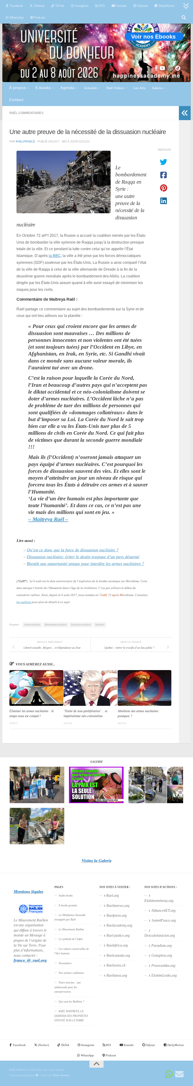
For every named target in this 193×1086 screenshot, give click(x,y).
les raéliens (23, 602)
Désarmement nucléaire (56, 625)
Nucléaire (99, 625)
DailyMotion (165, 6)
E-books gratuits (68, 905)
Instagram (81, 6)
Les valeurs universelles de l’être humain (71, 951)
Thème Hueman (61, 1075)
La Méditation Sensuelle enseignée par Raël (69, 917)
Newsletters (65, 963)
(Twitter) (38, 6)
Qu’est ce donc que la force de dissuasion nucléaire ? (72, 550)
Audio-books (66, 895)
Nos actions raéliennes (71, 973)
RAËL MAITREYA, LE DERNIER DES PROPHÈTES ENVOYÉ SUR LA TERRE (71, 1016)
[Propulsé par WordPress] (37, 1075)
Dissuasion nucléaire (81, 625)
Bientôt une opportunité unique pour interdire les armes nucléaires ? (85, 563)
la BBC (55, 255)
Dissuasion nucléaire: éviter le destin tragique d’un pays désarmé (83, 556)
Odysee (142, 6)
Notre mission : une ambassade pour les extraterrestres (67, 987)
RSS (101, 6)
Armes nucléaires (32, 625)
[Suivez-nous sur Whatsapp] (169, 1074)
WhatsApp (16, 17)
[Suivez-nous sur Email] (179, 1074)
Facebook (16, 6)
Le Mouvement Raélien (71, 929)
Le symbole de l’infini (71, 939)
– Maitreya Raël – (48, 519)
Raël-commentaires (26, 113)
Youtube (121, 6)
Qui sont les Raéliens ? (71, 1001)
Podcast (39, 17)
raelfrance (25, 141)
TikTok (59, 6)
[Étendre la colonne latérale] (185, 113)
